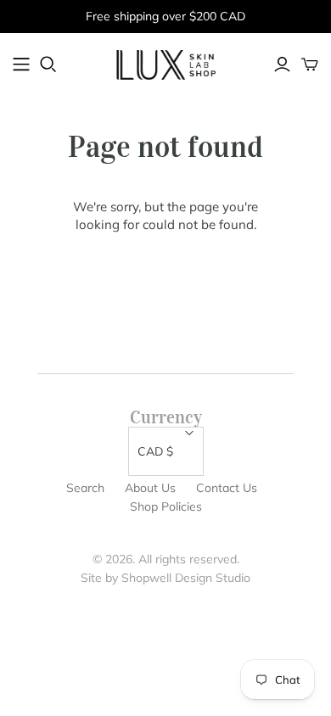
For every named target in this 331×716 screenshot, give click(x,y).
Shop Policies (166, 506)
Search (85, 487)
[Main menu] (21, 64)
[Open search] (48, 64)
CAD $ (155, 451)
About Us (150, 487)
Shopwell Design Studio (185, 577)
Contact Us (226, 487)
